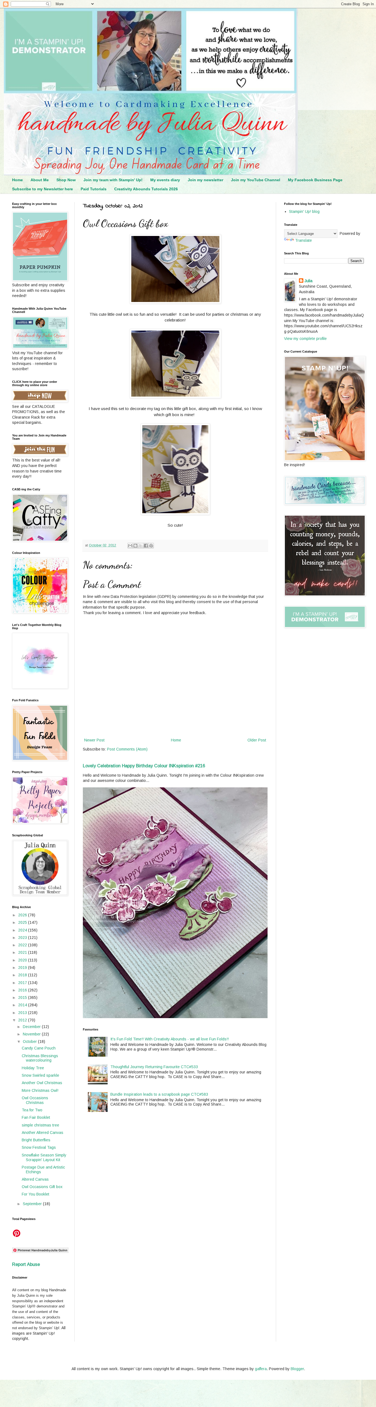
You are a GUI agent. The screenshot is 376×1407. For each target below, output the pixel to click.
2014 (23, 1005)
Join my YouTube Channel (255, 180)
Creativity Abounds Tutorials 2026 (146, 189)
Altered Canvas (35, 1179)
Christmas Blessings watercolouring (40, 1058)
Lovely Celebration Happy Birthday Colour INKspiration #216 (144, 765)
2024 (23, 930)
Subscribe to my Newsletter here (42, 189)
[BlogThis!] (135, 545)
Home (17, 180)
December (32, 1026)
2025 (23, 922)
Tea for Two (32, 1110)
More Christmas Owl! (40, 1090)
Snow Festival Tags (39, 1147)
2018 (23, 975)
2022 (23, 945)
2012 (23, 1020)
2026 (23, 915)
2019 (23, 967)
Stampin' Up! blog (304, 211)
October (30, 1041)
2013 (23, 1012)
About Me (40, 180)
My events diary (165, 180)
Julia (308, 281)
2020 (23, 960)
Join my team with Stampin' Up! (113, 180)
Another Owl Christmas (42, 1083)
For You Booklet (35, 1194)
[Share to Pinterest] (151, 545)
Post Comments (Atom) (127, 749)
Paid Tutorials (94, 189)
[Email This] (130, 545)
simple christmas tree (40, 1125)
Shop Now (66, 180)
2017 (23, 982)
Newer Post (94, 740)
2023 (23, 937)
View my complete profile (305, 338)
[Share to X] (140, 545)
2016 (23, 990)
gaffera (261, 1369)
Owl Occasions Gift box (42, 1187)
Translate (303, 240)
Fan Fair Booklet (36, 1117)
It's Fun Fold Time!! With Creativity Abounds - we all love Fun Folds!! (169, 1039)
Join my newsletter (205, 180)
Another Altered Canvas (42, 1132)
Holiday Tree (33, 1068)
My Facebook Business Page (315, 180)
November (32, 1034)
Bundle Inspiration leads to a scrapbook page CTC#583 (159, 1094)
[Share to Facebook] (146, 545)
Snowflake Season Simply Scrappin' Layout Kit (44, 1157)
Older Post (256, 740)
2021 (23, 952)
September (33, 1204)
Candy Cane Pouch (39, 1048)
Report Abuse (26, 1264)
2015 (23, 997)
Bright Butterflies (36, 1140)
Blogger (297, 1369)
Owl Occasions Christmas (35, 1100)
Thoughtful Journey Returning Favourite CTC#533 (154, 1067)
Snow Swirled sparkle (40, 1075)
